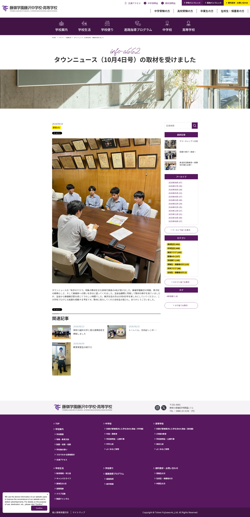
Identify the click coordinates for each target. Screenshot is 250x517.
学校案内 (59, 429)
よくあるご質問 (112, 449)
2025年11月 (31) (175, 214)
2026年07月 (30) (175, 186)
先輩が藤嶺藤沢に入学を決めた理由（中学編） (125, 428)
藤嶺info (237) (173, 256)
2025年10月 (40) (175, 217)
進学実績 (110, 484)
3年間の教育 (161, 434)
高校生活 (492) (173, 244)
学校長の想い (61, 449)
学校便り (109, 468)
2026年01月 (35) (175, 207)
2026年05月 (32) (175, 193)
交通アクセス (61, 459)
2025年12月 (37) (175, 210)
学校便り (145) (173, 260)
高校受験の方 (185, 11)
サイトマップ (79, 512)
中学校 (108, 423)
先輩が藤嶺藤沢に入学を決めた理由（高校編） (175, 428)
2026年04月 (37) (175, 196)
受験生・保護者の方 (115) (178, 264)
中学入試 (110, 444)
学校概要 (60, 434)
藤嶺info (56, 127)
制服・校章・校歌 (63, 444)
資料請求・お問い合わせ (238, 2)
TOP (57, 423)
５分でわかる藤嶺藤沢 (65, 454)
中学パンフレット (193, 2)
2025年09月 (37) (175, 221)
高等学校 (159, 423)
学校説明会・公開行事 (115, 439)
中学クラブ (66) (173, 268)
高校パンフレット (214, 2)
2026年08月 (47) (175, 182)
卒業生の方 (206, 11)
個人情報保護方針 (60, 512)
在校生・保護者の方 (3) (177, 272)
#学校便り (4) (172, 296)
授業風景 (60, 488)
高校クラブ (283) (174, 252)
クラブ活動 (60, 493)
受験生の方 (160, 473)
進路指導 (110, 478)
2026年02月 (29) (175, 203)
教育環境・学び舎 (63, 473)
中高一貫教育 (111, 434)
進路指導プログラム (114, 473)
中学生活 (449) (173, 248)
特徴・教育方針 (62, 439)
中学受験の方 (162, 11)
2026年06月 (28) (175, 189)
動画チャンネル (62, 498)
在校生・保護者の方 (232, 11)
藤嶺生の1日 (61, 483)
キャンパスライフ (63, 478)
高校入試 (160, 444)
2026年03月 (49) (175, 200)
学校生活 (59, 468)
